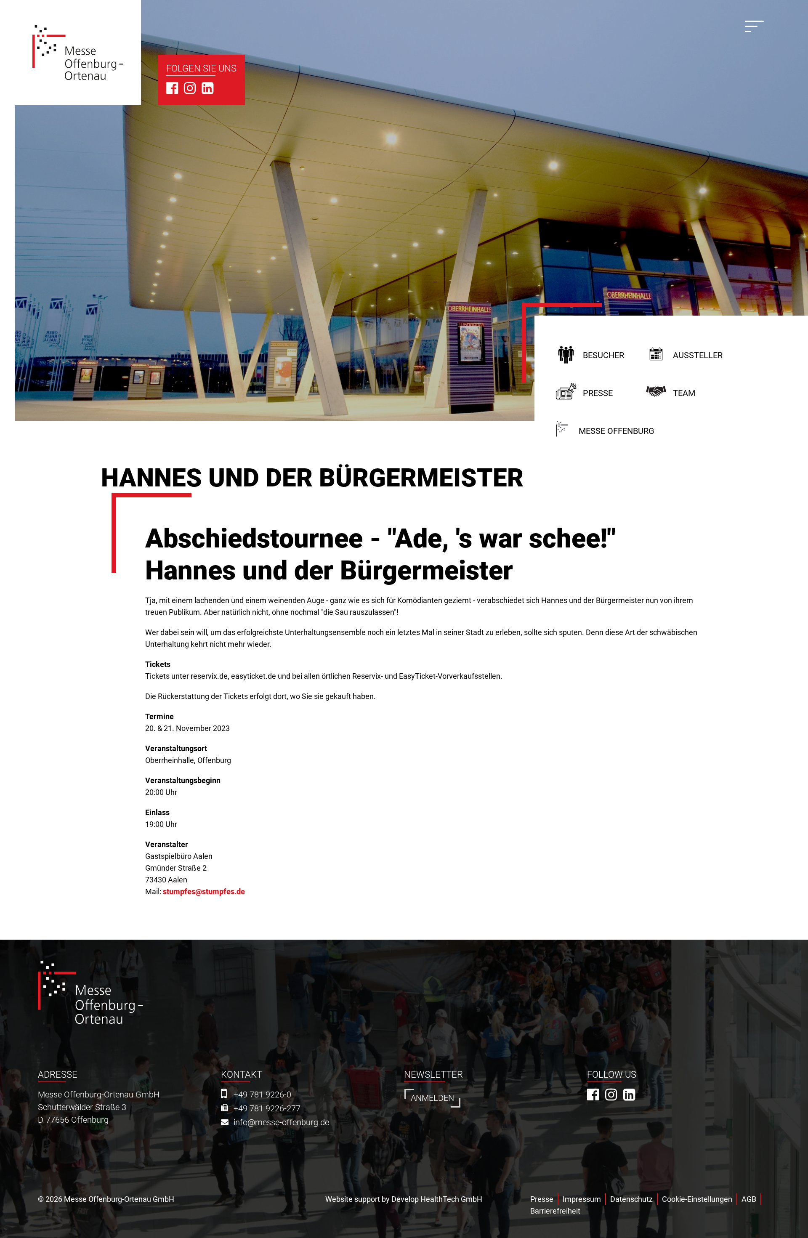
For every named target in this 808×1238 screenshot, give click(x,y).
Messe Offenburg (616, 431)
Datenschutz (631, 1199)
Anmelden (432, 1098)
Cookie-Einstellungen (697, 1199)
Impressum (582, 1199)
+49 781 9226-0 (262, 1095)
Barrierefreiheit (555, 1210)
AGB (749, 1199)
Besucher (603, 355)
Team (684, 393)
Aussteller (698, 355)
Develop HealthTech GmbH (436, 1199)
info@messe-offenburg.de (281, 1122)
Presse (598, 393)
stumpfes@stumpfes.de (204, 891)
